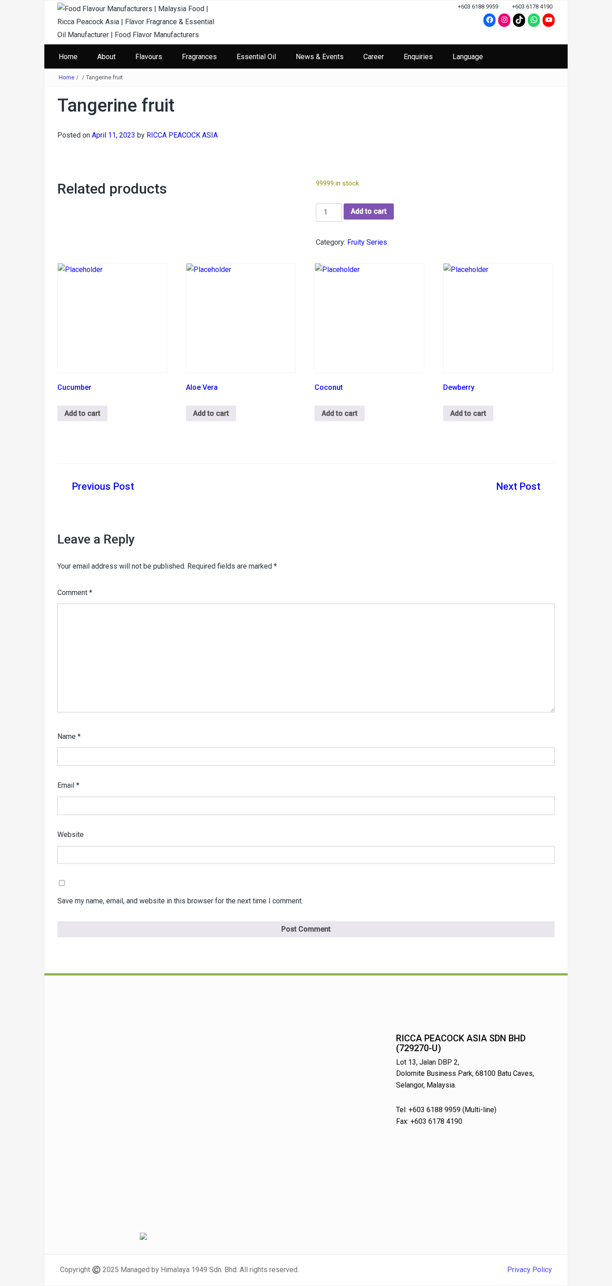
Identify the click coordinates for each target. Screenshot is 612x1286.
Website (70, 834)
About (106, 56)
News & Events (320, 56)
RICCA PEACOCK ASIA (182, 135)
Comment (74, 592)
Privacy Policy (529, 1269)
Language (468, 56)
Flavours (148, 56)
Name (69, 736)
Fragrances (199, 56)
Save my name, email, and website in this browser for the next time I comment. (180, 901)
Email (68, 785)
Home (68, 56)
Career (373, 56)
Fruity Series (367, 242)
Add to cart (369, 211)
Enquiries (418, 56)
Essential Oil (256, 56)
